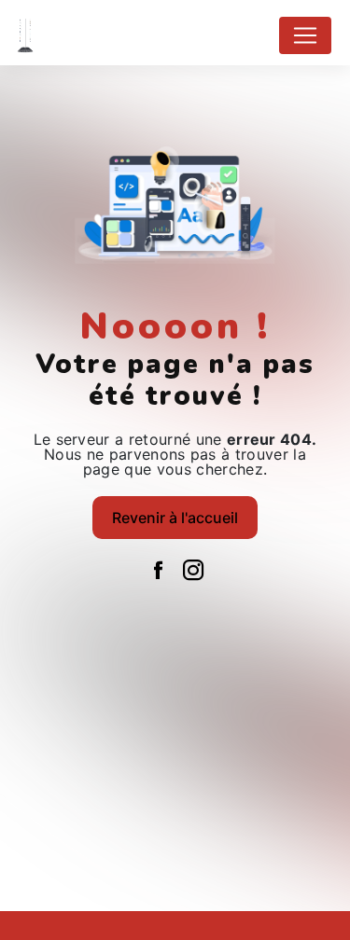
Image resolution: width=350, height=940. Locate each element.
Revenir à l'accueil (175, 517)
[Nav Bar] (305, 35)
